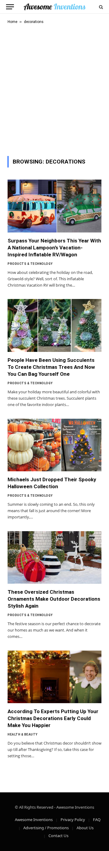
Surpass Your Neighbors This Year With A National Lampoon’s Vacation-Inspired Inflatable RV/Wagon (54, 248)
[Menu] (10, 7)
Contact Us (58, 835)
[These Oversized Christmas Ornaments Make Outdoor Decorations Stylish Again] (54, 557)
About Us (85, 827)
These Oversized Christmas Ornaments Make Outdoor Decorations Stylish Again (54, 599)
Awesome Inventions (34, 819)
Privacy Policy (73, 819)
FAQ (97, 819)
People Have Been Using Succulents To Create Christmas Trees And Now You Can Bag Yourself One (51, 367)
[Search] (100, 7)
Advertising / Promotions (46, 827)
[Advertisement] (54, 88)
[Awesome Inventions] (54, 7)
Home (12, 22)
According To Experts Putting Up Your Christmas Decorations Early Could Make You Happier (53, 718)
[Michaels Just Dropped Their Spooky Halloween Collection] (54, 445)
